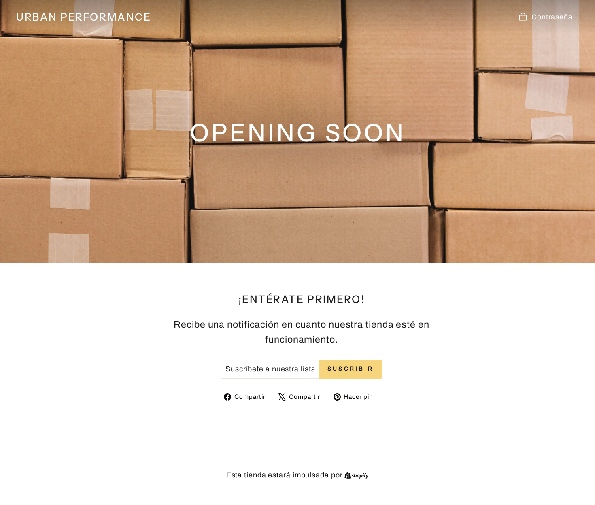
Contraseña (552, 17)
